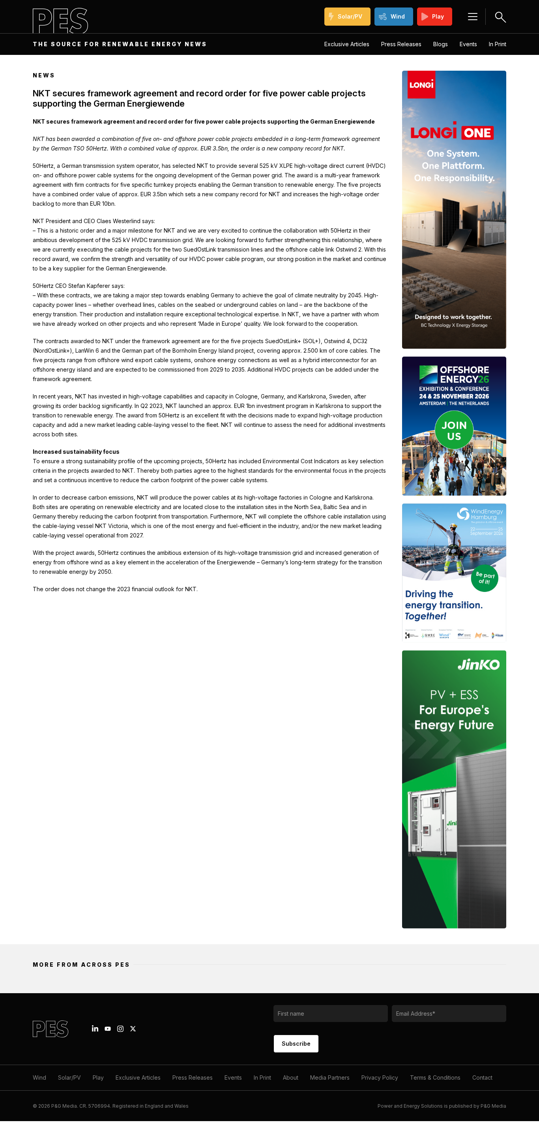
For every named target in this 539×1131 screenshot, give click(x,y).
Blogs (440, 44)
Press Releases (401, 44)
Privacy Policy (379, 1077)
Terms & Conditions (435, 1077)
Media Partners (330, 1077)
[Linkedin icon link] (95, 1028)
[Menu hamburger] (472, 16)
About (290, 1077)
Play (438, 16)
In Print (497, 44)
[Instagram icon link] (120, 1028)
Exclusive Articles (346, 44)
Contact (482, 1077)
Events (468, 44)
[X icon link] (133, 1029)
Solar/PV (350, 16)
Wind (398, 16)
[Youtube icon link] (108, 1028)
